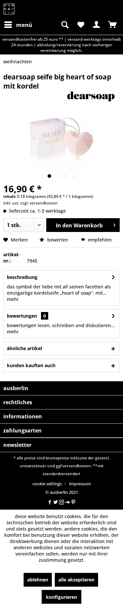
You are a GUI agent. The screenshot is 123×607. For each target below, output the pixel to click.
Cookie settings (47, 484)
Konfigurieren (61, 597)
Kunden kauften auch (31, 365)
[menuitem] (18, 24)
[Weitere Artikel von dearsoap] (91, 96)
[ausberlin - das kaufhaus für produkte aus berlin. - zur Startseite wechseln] (9, 9)
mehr (13, 299)
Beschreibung (22, 277)
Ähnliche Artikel (24, 348)
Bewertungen (22, 316)
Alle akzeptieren (76, 579)
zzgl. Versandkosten (39, 203)
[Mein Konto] (96, 24)
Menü (24, 25)
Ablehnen (37, 579)
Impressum (80, 484)
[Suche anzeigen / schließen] (64, 24)
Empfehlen (99, 240)
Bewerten (58, 240)
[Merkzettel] (80, 24)
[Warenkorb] (112, 24)
